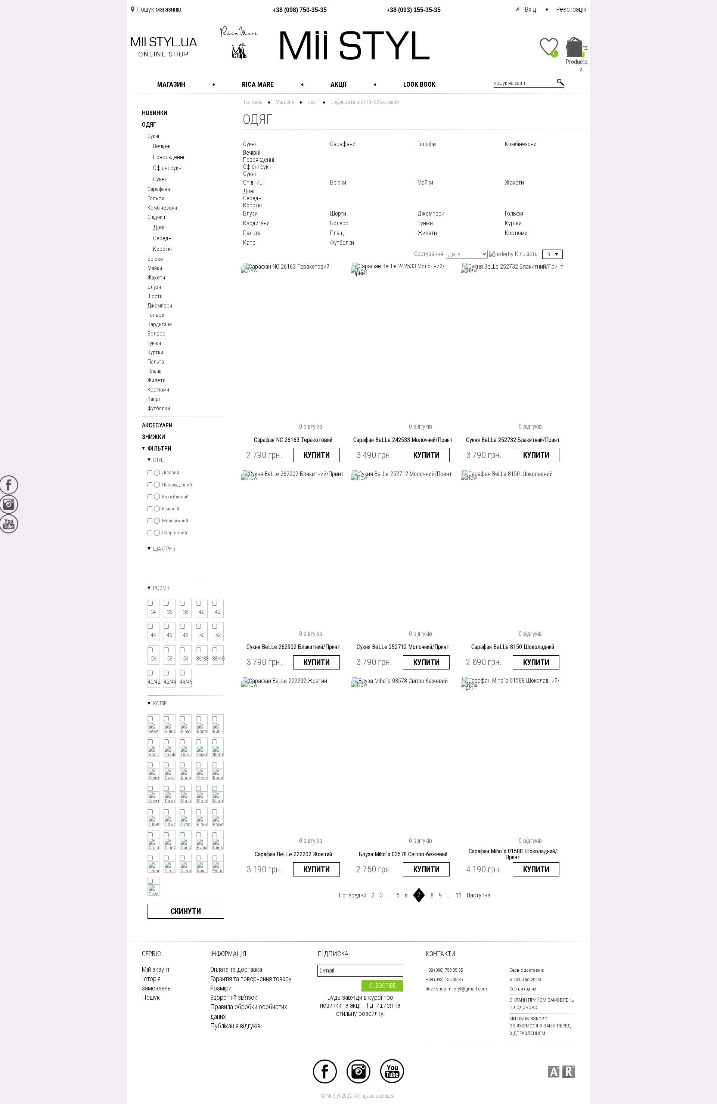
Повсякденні (168, 157)
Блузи (154, 287)
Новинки (154, 113)
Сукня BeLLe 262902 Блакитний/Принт (293, 647)
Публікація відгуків (235, 1026)
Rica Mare (258, 84)
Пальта (156, 362)
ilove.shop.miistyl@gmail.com (456, 989)
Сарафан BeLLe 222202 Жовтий (293, 854)
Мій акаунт (156, 969)
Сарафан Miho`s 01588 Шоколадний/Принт (513, 854)
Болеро (156, 334)
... (389, 895)
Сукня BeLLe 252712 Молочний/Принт (403, 647)
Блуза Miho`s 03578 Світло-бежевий (403, 854)
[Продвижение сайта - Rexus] (568, 1071)
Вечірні (161, 146)
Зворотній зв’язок (233, 997)
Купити (317, 455)
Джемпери (160, 306)
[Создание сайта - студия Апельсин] (553, 1071)
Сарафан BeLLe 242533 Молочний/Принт (403, 440)
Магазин (171, 84)
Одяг (149, 125)
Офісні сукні (168, 167)
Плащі (154, 371)
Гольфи (156, 199)
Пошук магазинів (158, 9)
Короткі (162, 249)
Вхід (530, 9)
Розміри (221, 988)
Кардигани (160, 325)
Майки (155, 269)
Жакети (156, 278)
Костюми (158, 390)
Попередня (352, 895)
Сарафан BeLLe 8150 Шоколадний (512, 647)
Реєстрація (571, 9)
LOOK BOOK (419, 84)
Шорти (155, 297)
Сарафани (159, 189)
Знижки (153, 437)
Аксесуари (157, 426)
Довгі (160, 227)
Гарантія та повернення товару (251, 979)
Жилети (156, 381)
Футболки (159, 409)
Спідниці (157, 217)
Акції (338, 84)
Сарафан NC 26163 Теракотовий (293, 440)
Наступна (478, 895)
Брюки (155, 259)
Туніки (154, 343)
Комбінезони (162, 208)
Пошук (151, 997)
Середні (163, 238)
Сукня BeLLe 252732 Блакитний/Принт (513, 440)
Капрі (154, 399)
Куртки (155, 353)
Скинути (186, 911)
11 (459, 895)
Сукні (153, 136)
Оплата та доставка (236, 969)
